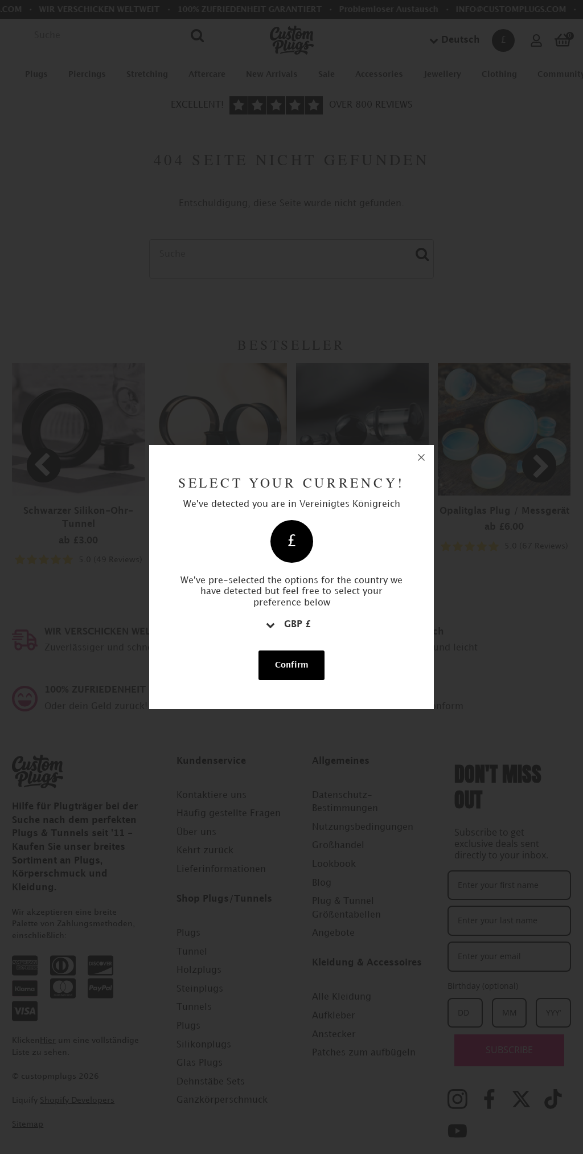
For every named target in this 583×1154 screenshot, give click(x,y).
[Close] (421, 457)
